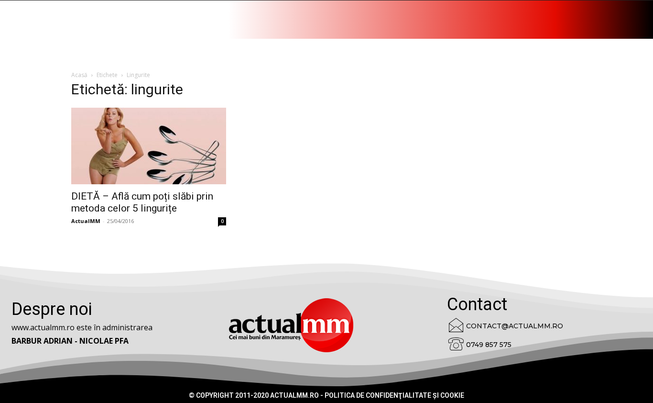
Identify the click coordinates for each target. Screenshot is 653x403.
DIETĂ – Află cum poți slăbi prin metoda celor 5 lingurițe (142, 202)
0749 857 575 (489, 344)
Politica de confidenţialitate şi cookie (394, 395)
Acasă (79, 75)
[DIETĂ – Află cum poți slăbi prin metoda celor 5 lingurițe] (148, 146)
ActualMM (85, 220)
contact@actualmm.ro (514, 326)
